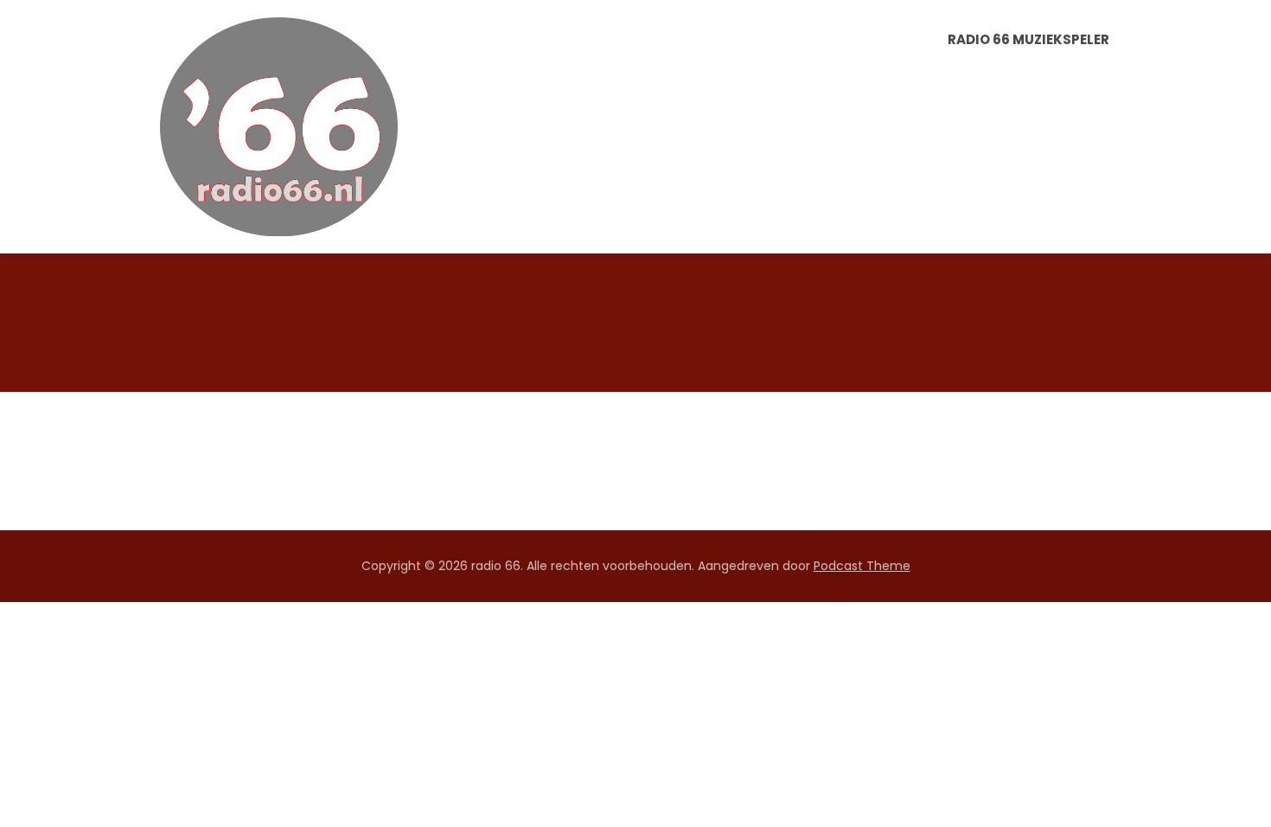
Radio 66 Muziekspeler (1028, 39)
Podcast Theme (862, 565)
